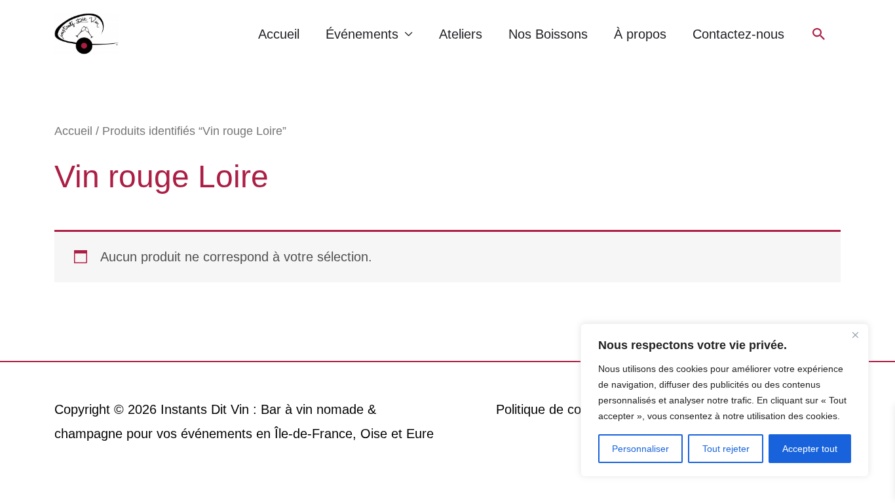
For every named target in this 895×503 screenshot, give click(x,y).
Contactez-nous (738, 34)
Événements (362, 34)
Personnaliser (640, 448)
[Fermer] (855, 335)
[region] (725, 400)
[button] (819, 34)
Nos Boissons (548, 34)
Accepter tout (809, 448)
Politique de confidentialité (571, 409)
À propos (640, 34)
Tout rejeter (726, 448)
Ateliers (460, 34)
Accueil (278, 34)
